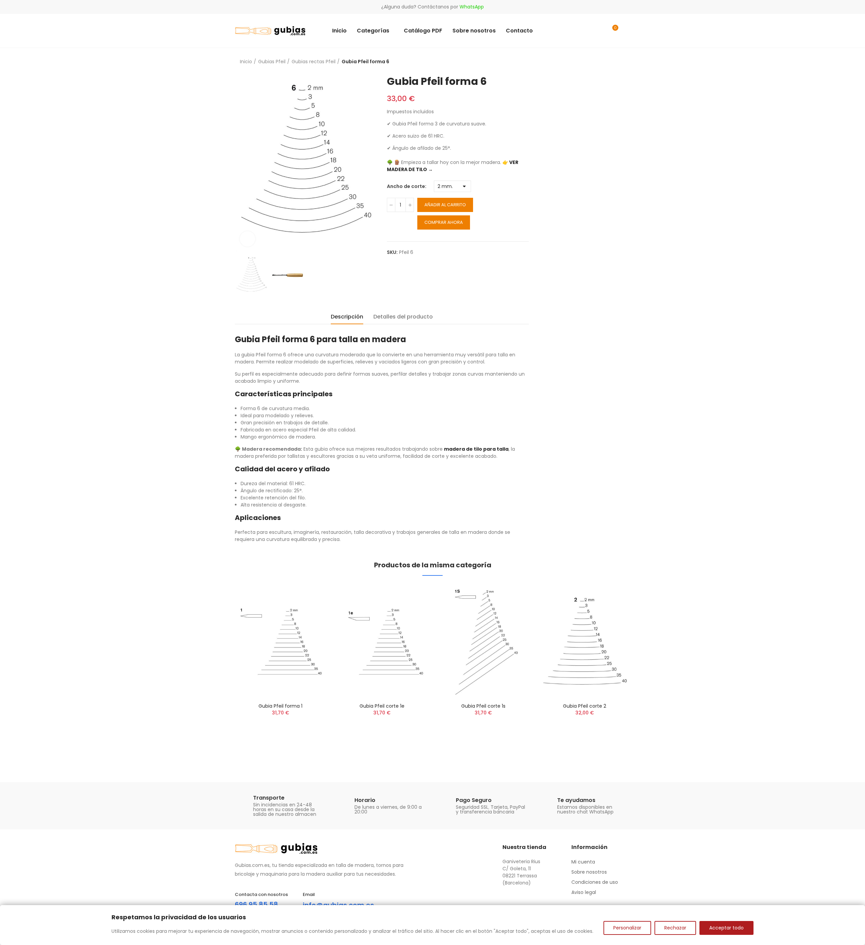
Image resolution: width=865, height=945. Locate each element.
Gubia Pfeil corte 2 (584, 706)
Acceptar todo (726, 927)
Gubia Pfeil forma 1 (280, 706)
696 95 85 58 (256, 904)
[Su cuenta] (626, 30)
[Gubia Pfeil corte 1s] (483, 641)
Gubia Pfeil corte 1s (483, 706)
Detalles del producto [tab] (403, 317)
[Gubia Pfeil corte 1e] (381, 641)
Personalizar (627, 927)
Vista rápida (309, 596)
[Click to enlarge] (247, 238)
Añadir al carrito (445, 205)
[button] (216, 671)
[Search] (598, 30)
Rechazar (675, 927)
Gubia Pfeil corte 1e (382, 706)
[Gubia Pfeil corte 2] (584, 641)
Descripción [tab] (347, 317)
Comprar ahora (443, 222)
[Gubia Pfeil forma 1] (280, 641)
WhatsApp (472, 6)
